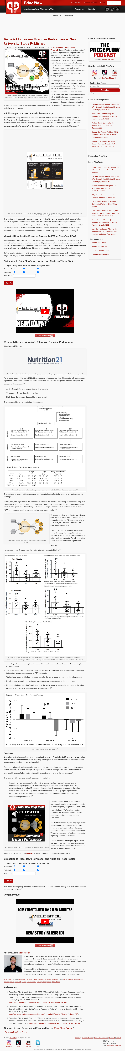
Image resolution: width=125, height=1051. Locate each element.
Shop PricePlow (76, 3)
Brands (91, 9)
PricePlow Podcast (108, 59)
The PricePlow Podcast (100, 254)
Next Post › (22, 1032)
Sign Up (9, 283)
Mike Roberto (58, 47)
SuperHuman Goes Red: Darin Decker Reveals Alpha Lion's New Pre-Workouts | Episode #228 (105, 143)
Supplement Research (51, 979)
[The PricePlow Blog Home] (13, 7)
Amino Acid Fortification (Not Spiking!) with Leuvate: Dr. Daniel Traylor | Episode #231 (104, 116)
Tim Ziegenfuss (41, 982)
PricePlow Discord (108, 78)
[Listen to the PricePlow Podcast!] (105, 57)
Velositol (54, 50)
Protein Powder (31, 982)
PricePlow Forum (63, 1028)
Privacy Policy (87, 1038)
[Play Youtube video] (45, 311)
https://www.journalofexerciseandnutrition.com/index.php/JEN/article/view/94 (38, 1014)
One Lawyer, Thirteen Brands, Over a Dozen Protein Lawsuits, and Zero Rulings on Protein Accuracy (105, 213)
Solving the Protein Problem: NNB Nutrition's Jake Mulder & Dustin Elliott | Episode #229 (105, 134)
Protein (24, 982)
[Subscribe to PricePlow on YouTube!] (117, 9)
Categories (79, 9)
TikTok (104, 72)
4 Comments (70, 47)
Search (118, 1038)
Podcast (102, 3)
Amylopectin (67, 979)
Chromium (74, 979)
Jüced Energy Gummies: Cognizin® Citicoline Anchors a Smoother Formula (105, 169)
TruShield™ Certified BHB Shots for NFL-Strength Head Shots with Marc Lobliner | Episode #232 (106, 107)
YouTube (114, 72)
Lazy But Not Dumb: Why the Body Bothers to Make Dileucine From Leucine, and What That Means (105, 231)
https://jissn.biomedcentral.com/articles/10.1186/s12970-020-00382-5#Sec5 (38, 1002)
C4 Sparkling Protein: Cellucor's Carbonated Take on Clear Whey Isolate (104, 204)
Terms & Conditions (101, 1038)
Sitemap (78, 1038)
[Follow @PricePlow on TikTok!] (112, 9)
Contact (112, 1038)
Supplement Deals (90, 3)
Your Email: (8, 276)
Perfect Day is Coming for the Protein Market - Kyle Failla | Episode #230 (103, 125)
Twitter (38, 1042)
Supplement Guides (99, 246)
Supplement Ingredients (25, 979)
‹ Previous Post (10, 1032)
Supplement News (38, 979)
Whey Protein (56, 982)
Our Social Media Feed (100, 250)
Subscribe (105, 90)
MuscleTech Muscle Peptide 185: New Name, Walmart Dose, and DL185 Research (104, 188)
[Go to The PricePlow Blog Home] (23, 3)
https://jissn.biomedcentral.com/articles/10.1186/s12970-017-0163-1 (55, 1023)
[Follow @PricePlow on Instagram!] (107, 9)
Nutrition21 (18, 982)
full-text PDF (73, 1014)
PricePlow (13, 1038)
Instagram (94, 72)
